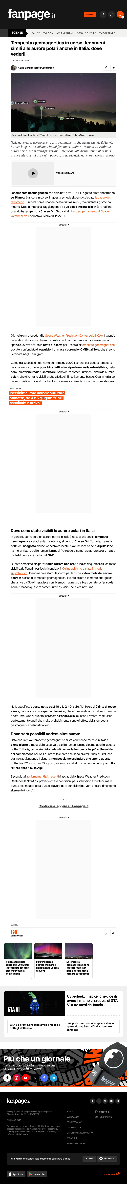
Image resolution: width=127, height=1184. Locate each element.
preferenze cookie (76, 1143)
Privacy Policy (74, 1122)
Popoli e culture (86, 33)
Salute (36, 33)
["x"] (35, 1078)
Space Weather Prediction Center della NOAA (74, 335)
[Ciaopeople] (112, 1175)
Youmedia (72, 1111)
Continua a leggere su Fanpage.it (63, 806)
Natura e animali (65, 33)
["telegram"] (53, 1078)
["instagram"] (16, 1078)
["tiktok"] (7, 1078)
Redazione (72, 1138)
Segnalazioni (74, 1117)
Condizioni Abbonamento (80, 1133)
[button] (113, 68)
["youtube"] (25, 1078)
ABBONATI (90, 14)
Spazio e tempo (107, 33)
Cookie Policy (74, 1127)
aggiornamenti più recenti (42, 776)
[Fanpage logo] (27, 14)
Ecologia (48, 33)
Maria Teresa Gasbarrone (40, 67)
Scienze (17, 32)
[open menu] (4, 33)
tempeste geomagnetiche (98, 345)
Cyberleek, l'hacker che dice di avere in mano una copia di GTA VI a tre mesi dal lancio (92, 1000)
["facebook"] (44, 1078)
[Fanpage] (18, 1101)
